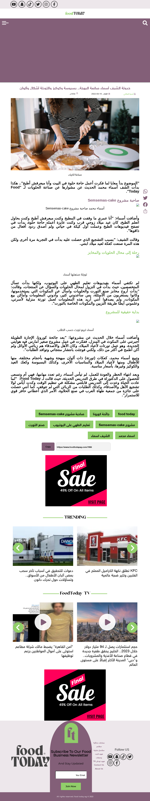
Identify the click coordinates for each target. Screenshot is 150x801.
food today (126, 413)
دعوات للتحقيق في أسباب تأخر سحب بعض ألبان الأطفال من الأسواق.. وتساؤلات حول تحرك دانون (46, 574)
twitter (38, 4)
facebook (54, 4)
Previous (132, 548)
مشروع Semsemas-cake (117, 424)
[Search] (145, 23)
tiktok (30, 4)
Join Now (71, 786)
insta (46, 4)
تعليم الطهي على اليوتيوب (71, 424)
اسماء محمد (127, 435)
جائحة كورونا (101, 413)
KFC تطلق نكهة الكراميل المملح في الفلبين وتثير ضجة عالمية (111, 572)
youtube (13, 4)
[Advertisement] (75, 54)
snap (21, 4)
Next (18, 548)
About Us (99, 768)
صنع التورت (36, 424)
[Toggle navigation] (5, 23)
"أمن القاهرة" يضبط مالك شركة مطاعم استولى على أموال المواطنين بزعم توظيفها (44, 650)
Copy (48, 447)
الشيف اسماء (100, 435)
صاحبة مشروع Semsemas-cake (61, 413)
